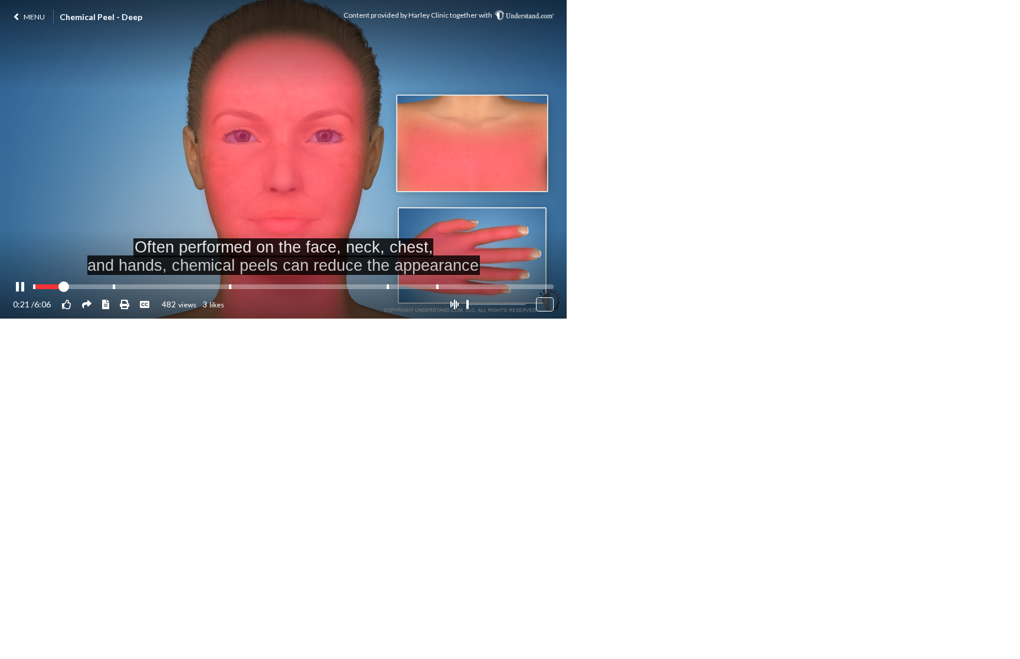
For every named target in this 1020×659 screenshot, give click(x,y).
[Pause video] (20, 287)
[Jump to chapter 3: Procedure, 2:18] (230, 286)
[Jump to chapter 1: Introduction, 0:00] (34, 286)
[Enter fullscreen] (545, 304)
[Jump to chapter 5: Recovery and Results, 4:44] (437, 286)
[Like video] (66, 304)
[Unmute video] (454, 304)
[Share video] (86, 304)
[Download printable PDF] (124, 304)
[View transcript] (105, 304)
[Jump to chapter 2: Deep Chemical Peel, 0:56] (114, 286)
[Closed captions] (144, 304)
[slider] (467, 304)
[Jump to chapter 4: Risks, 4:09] (388, 286)
